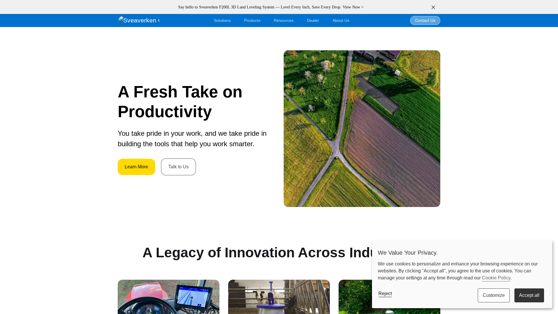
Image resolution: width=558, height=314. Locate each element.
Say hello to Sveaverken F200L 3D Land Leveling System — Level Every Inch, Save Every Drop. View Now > (271, 7)
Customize (494, 295)
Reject (385, 293)
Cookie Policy (496, 277)
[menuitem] (341, 20)
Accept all (529, 295)
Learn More (136, 166)
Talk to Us (178, 166)
